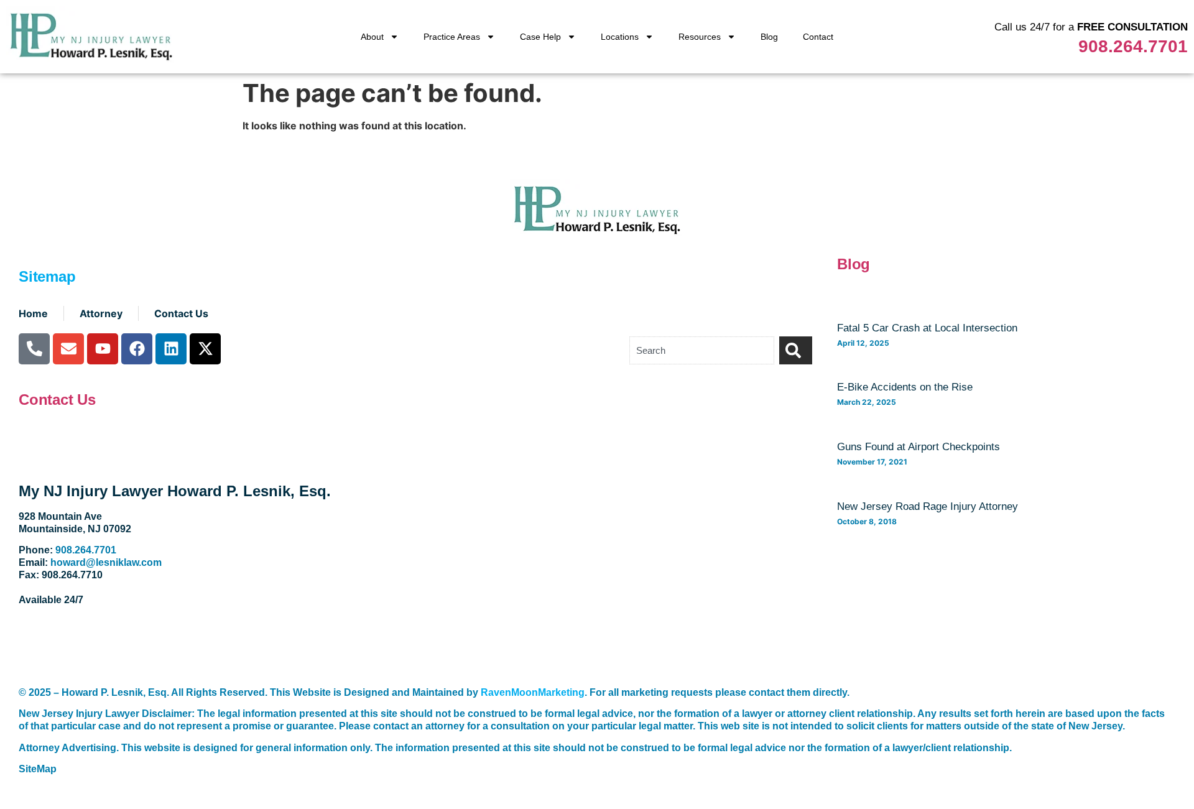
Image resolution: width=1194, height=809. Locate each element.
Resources (699, 37)
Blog (769, 37)
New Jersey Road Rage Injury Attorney (927, 506)
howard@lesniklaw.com (106, 562)
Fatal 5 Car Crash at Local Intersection (927, 328)
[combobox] (701, 350)
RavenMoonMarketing (533, 692)
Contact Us (57, 399)
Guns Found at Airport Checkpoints (918, 447)
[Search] (795, 350)
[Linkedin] (171, 348)
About (372, 37)
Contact (818, 37)
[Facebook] (136, 348)
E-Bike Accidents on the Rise (905, 387)
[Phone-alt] (34, 348)
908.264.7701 (1133, 46)
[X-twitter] (205, 348)
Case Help (540, 37)
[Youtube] (102, 348)
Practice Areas (451, 37)
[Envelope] (68, 348)
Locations (620, 37)
